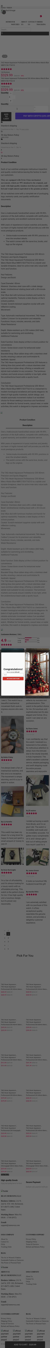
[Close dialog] (47, 654)
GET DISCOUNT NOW (13, 679)
